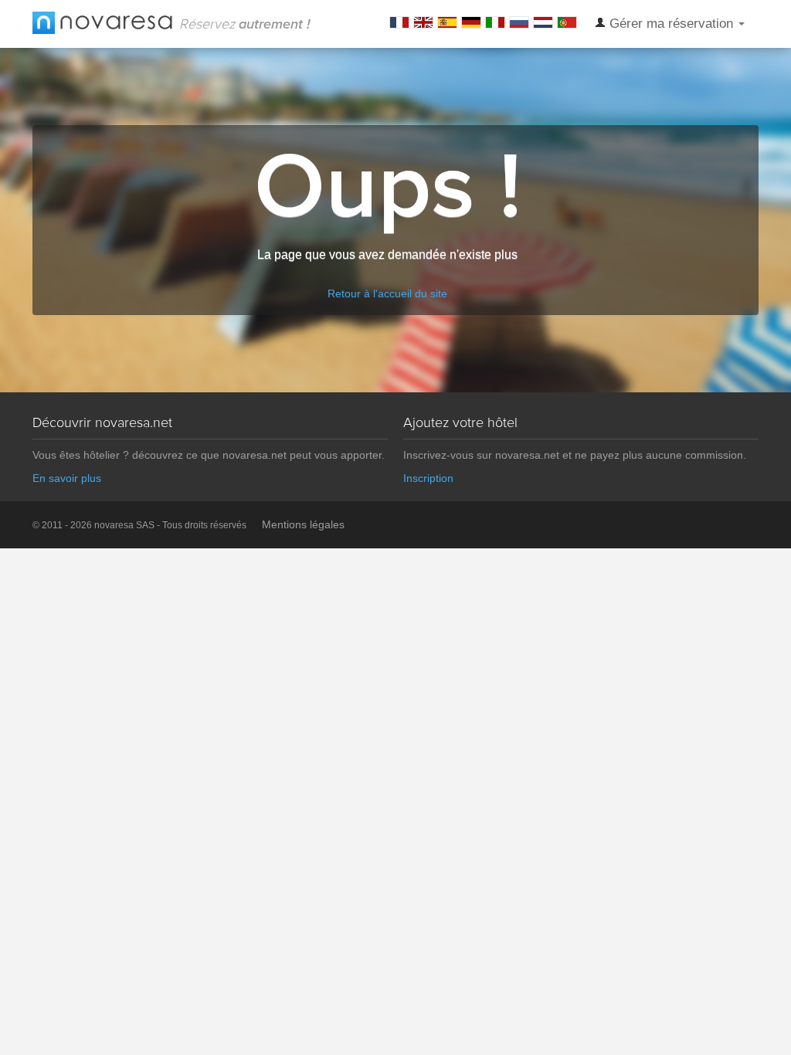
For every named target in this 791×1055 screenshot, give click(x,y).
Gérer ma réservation (671, 23)
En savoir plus (66, 478)
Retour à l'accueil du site (387, 293)
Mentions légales (303, 524)
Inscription (428, 478)
